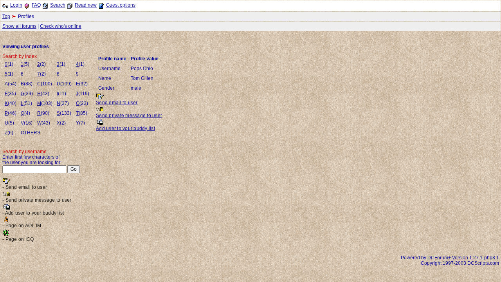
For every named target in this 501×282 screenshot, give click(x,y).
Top (6, 16)
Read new (86, 5)
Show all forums (19, 26)
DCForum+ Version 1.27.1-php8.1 (463, 257)
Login (16, 5)
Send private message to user (129, 115)
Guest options (120, 5)
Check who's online (60, 26)
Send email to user (117, 102)
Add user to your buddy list (125, 128)
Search (57, 5)
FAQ (36, 5)
